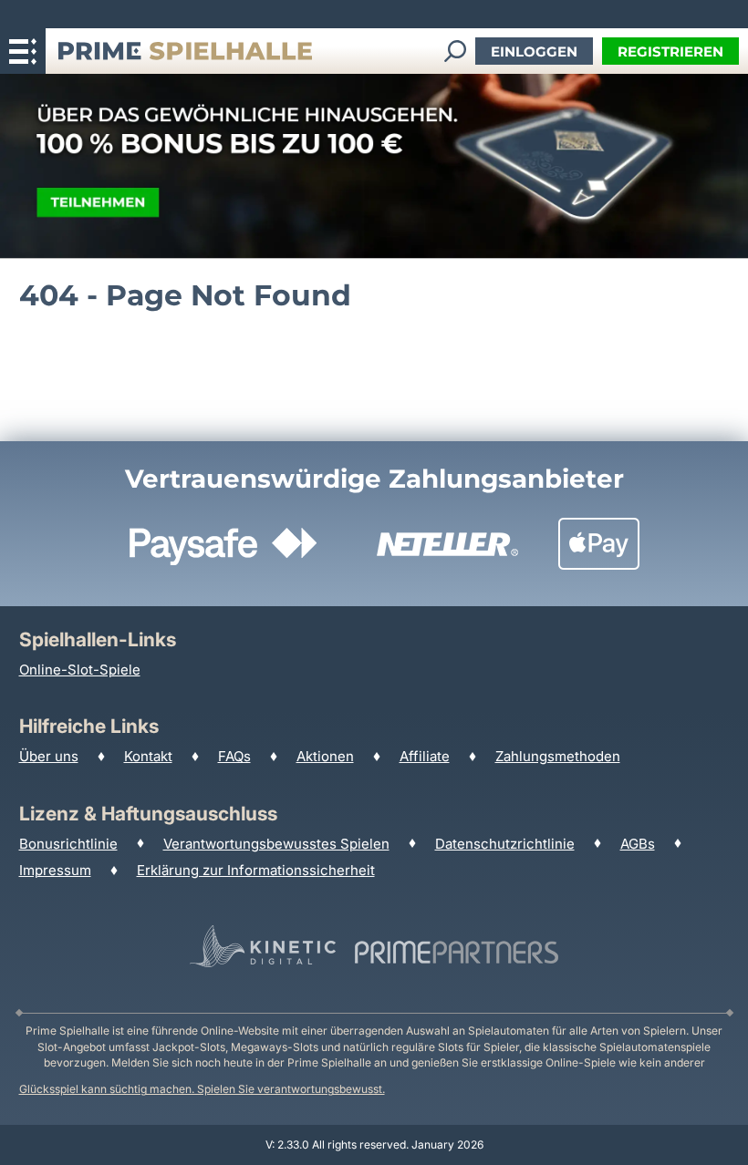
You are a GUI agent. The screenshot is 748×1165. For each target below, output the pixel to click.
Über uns (48, 756)
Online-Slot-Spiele (79, 669)
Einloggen (534, 51)
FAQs (234, 756)
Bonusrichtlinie (68, 843)
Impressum (55, 870)
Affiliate (425, 756)
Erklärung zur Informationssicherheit (256, 870)
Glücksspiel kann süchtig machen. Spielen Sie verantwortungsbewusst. (202, 1089)
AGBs (637, 843)
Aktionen (325, 756)
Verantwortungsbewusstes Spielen (276, 843)
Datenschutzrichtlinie (505, 843)
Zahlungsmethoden (557, 756)
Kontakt (148, 756)
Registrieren (670, 51)
